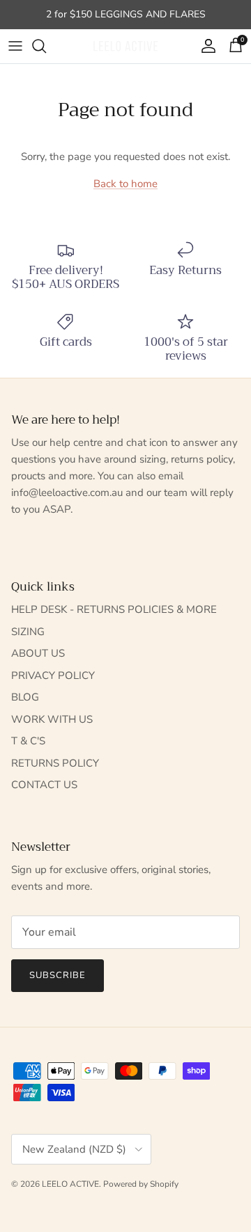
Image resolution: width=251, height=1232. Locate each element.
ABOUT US (38, 653)
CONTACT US (44, 785)
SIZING (28, 632)
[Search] (46, 46)
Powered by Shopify (140, 1184)
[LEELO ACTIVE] (125, 46)
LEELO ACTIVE (70, 1184)
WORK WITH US (52, 719)
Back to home (125, 184)
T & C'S (28, 741)
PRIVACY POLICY (53, 675)
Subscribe (57, 975)
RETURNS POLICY (55, 763)
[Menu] (15, 46)
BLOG (25, 697)
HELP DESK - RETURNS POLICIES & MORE (114, 609)
